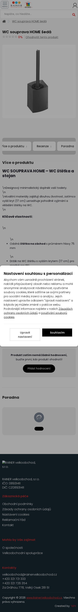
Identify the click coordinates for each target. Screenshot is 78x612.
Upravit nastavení (25, 335)
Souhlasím (57, 333)
